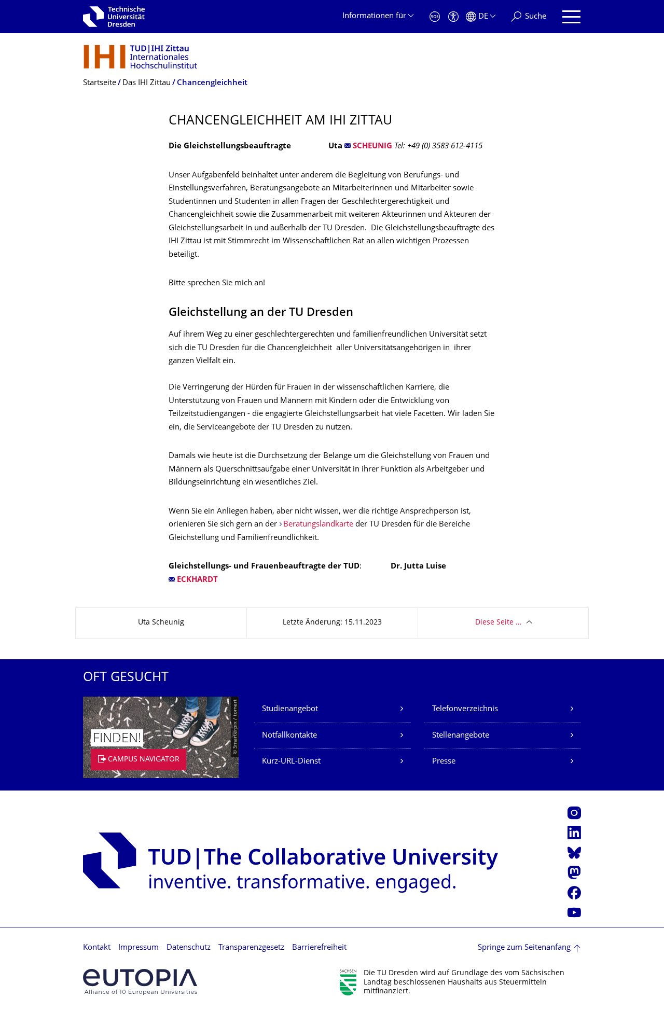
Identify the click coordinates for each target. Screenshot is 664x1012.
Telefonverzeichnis (465, 709)
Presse (443, 762)
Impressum (138, 948)
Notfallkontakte (289, 736)
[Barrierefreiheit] (453, 17)
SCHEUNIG (372, 146)
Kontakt (96, 948)
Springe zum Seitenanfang (524, 948)
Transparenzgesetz (251, 948)
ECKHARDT (197, 580)
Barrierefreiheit (319, 948)
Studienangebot (290, 709)
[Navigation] (571, 16)
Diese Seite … (498, 622)
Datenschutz (189, 948)
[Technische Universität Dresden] (114, 16)
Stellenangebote (460, 736)
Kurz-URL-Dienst (291, 762)
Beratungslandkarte (318, 525)
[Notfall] (434, 17)
